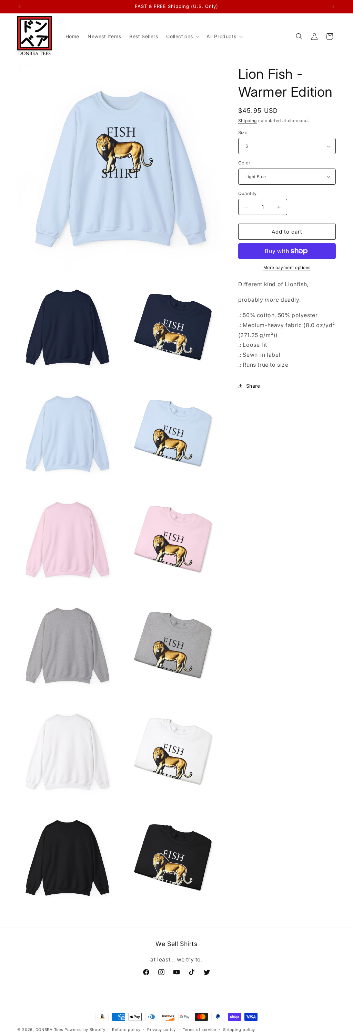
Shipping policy (239, 1029)
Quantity (247, 193)
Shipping (247, 120)
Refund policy (126, 1029)
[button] (182, 36)
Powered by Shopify (84, 1029)
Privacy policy (161, 1029)
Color (244, 162)
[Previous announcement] (19, 6)
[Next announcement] (333, 6)
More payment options (287, 267)
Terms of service (199, 1029)
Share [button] (253, 386)
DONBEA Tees (49, 1029)
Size (243, 132)
